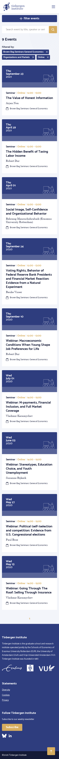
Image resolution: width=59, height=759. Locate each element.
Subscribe (12, 727)
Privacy (5, 700)
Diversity (6, 690)
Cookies (6, 695)
